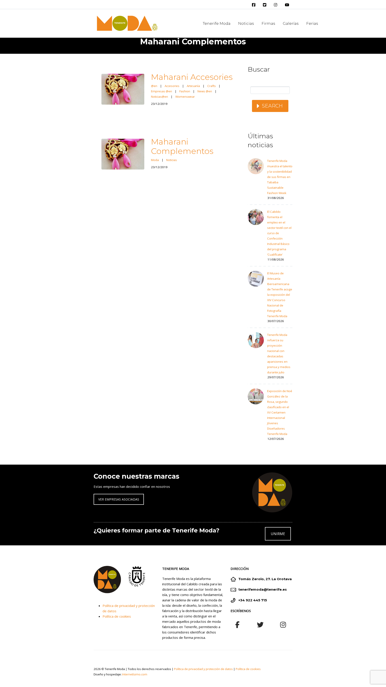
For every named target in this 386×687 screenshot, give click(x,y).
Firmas (268, 23)
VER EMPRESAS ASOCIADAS (118, 499)
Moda (155, 160)
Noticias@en (159, 97)
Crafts (211, 86)
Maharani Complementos (182, 146)
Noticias (246, 23)
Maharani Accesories (192, 77)
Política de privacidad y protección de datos (203, 669)
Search (272, 106)
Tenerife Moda (217, 23)
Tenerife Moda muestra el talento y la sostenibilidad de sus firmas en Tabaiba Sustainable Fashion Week (279, 177)
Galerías (291, 23)
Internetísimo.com (134, 674)
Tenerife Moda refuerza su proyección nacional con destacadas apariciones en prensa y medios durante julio (278, 353)
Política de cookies (117, 616)
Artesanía (193, 86)
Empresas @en (161, 91)
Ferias (312, 23)
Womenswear (185, 97)
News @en (204, 91)
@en (154, 86)
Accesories (172, 86)
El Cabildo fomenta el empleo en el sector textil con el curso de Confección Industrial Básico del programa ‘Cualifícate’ (279, 233)
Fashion (184, 91)
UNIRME (278, 533)
